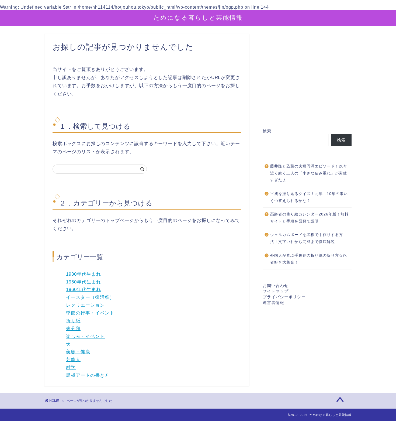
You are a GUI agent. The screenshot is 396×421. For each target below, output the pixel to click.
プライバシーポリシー (284, 297)
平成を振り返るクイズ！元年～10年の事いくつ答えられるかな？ (309, 197)
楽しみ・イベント (85, 336)
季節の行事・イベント (90, 313)
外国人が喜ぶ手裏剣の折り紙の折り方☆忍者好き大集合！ (308, 259)
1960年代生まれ (83, 289)
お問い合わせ (276, 285)
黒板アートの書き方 (88, 375)
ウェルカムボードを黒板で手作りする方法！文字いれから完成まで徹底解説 (306, 238)
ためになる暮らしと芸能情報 (198, 17)
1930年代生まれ (83, 274)
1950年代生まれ (83, 282)
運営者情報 (273, 302)
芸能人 (73, 359)
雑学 (71, 367)
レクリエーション (85, 305)
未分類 (73, 328)
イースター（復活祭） (90, 297)
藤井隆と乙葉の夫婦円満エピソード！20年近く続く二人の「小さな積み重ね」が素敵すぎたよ (309, 173)
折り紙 (73, 320)
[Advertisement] (307, 81)
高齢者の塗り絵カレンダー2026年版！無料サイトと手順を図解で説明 (309, 217)
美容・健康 (78, 351)
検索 (267, 131)
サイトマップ (276, 291)
